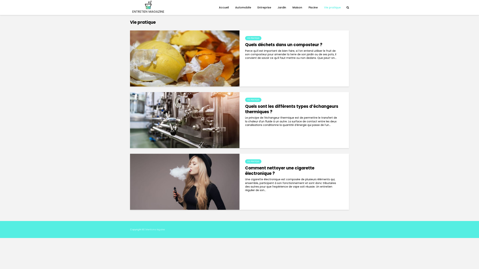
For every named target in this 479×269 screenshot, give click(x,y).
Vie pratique (332, 7)
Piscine (313, 7)
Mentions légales (155, 229)
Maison (297, 7)
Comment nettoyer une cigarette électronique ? (279, 171)
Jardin (281, 7)
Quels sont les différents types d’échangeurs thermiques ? (291, 109)
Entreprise (264, 7)
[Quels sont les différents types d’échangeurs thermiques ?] (185, 120)
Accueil (224, 7)
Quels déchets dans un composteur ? (283, 45)
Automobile (243, 7)
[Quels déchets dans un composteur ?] (185, 58)
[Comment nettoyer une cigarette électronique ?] (185, 181)
